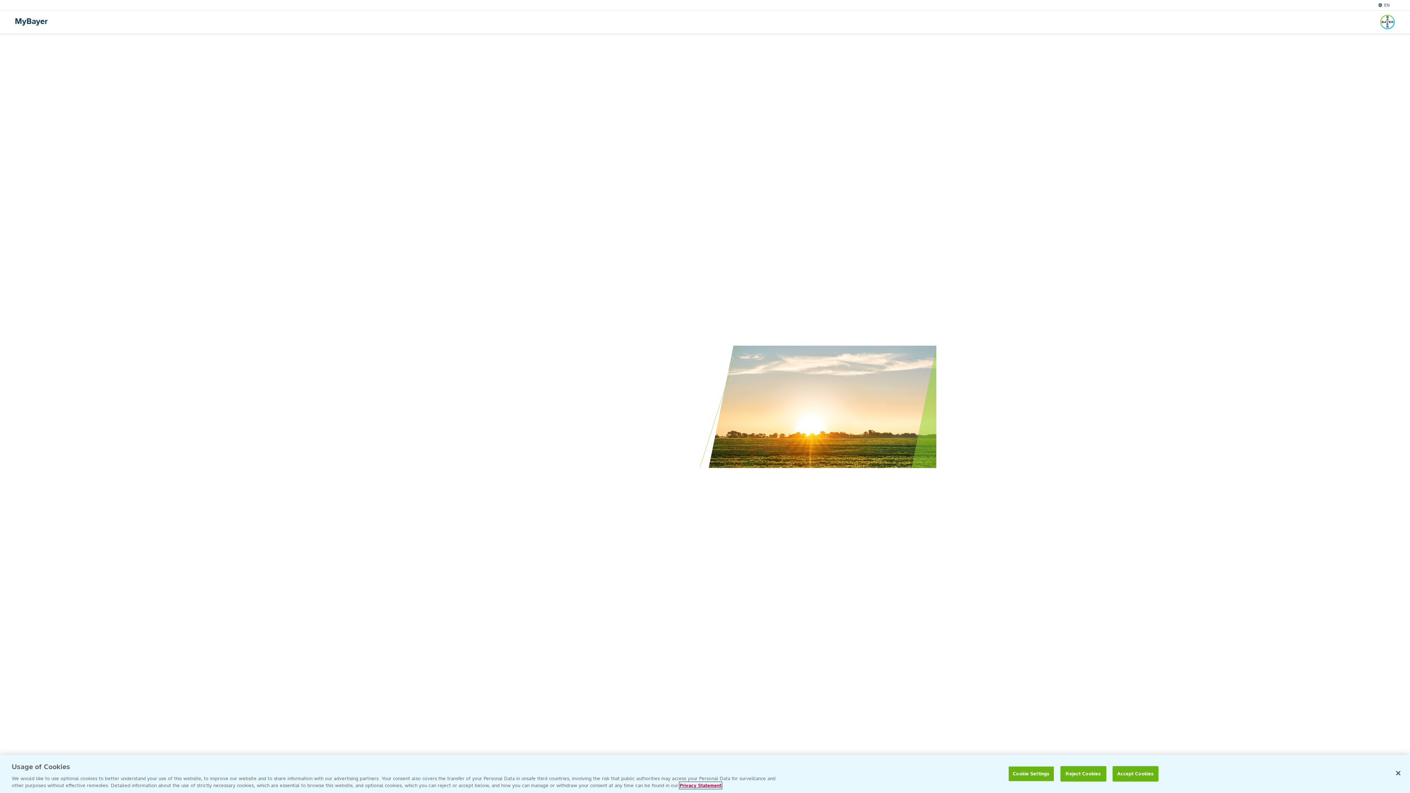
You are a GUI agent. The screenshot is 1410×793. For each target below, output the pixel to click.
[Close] (1398, 773)
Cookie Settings (1031, 774)
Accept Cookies (1135, 774)
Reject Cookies (1083, 774)
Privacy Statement (701, 785)
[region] (705, 774)
